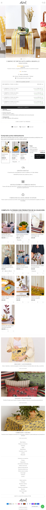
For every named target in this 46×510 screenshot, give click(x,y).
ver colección (23, 368)
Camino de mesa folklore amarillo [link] (35, 297)
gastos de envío (20, 68)
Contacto (23, 474)
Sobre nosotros (23, 480)
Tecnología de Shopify (23, 509)
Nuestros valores (23, 483)
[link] (5, 147)
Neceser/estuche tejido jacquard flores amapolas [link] (37, 266)
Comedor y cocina (23, 451)
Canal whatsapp (23, 490)
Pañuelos (23, 445)
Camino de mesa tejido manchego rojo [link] (37, 235)
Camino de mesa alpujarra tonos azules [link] (24, 155)
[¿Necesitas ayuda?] (42, 506)
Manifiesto (23, 485)
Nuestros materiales (22, 487)
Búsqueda (23, 454)
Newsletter (23, 462)
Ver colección (23, 438)
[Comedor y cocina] (23, 418)
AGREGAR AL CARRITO (23, 107)
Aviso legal (23, 472)
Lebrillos (23, 452)
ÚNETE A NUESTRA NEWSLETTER (22, 496)
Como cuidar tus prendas (23, 121)
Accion (23, 476)
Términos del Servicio (23, 469)
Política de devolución (23, 467)
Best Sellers (23, 442)
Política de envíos (23, 465)
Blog (23, 492)
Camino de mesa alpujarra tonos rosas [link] (7, 235)
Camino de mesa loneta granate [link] (22, 297)
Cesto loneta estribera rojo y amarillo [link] (15, 155)
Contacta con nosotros (23, 458)
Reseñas (23, 489)
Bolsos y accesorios (23, 443)
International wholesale (23, 463)
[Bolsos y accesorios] (23, 349)
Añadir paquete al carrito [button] (39, 156)
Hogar (23, 447)
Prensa (23, 460)
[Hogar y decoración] (23, 384)
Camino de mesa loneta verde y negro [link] (8, 297)
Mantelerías (23, 449)
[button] (30, 156)
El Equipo (23, 481)
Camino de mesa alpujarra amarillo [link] (5, 155)
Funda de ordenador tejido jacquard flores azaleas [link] (7, 266)
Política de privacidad (23, 471)
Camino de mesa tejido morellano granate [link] (8, 326)
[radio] (23, 85)
